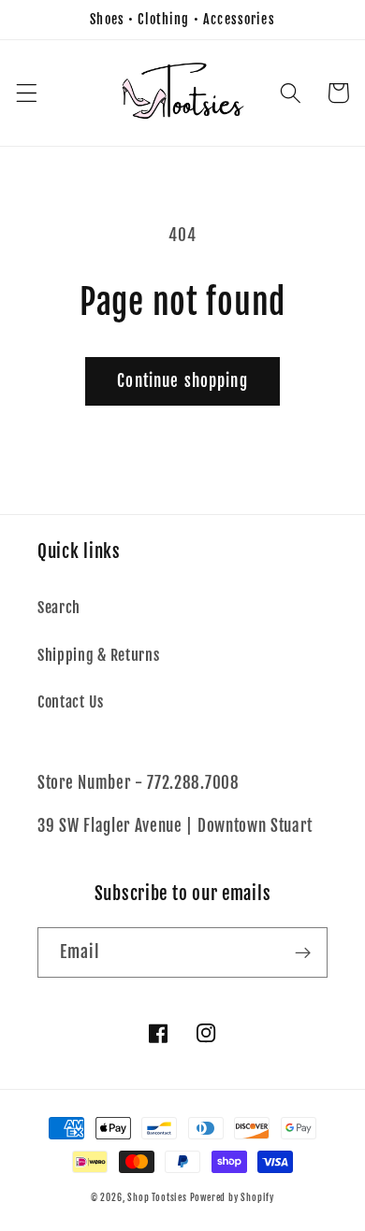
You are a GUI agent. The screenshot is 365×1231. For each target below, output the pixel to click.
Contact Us (70, 702)
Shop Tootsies (158, 1197)
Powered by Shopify (232, 1197)
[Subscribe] (303, 952)
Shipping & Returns (98, 655)
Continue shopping (182, 381)
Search (58, 607)
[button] (27, 93)
